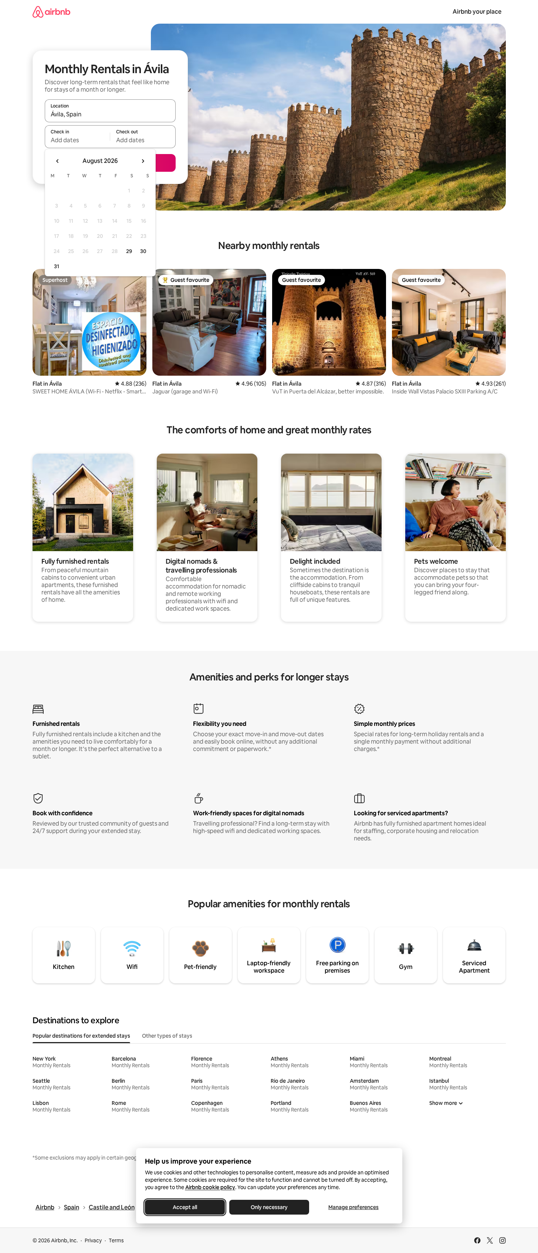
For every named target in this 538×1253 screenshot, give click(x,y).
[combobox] (110, 114)
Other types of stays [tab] (167, 1035)
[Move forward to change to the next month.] (143, 161)
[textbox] (77, 140)
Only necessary (269, 1207)
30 (143, 251)
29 (129, 251)
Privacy (93, 1240)
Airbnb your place (477, 12)
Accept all (185, 1207)
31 (56, 266)
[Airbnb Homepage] (51, 11)
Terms (116, 1240)
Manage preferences (353, 1207)
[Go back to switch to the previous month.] (57, 161)
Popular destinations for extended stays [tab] (81, 1035)
